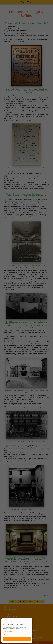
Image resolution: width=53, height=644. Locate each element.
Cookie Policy (11, 631)
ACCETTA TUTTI (17, 639)
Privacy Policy (6, 631)
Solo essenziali (6, 634)
